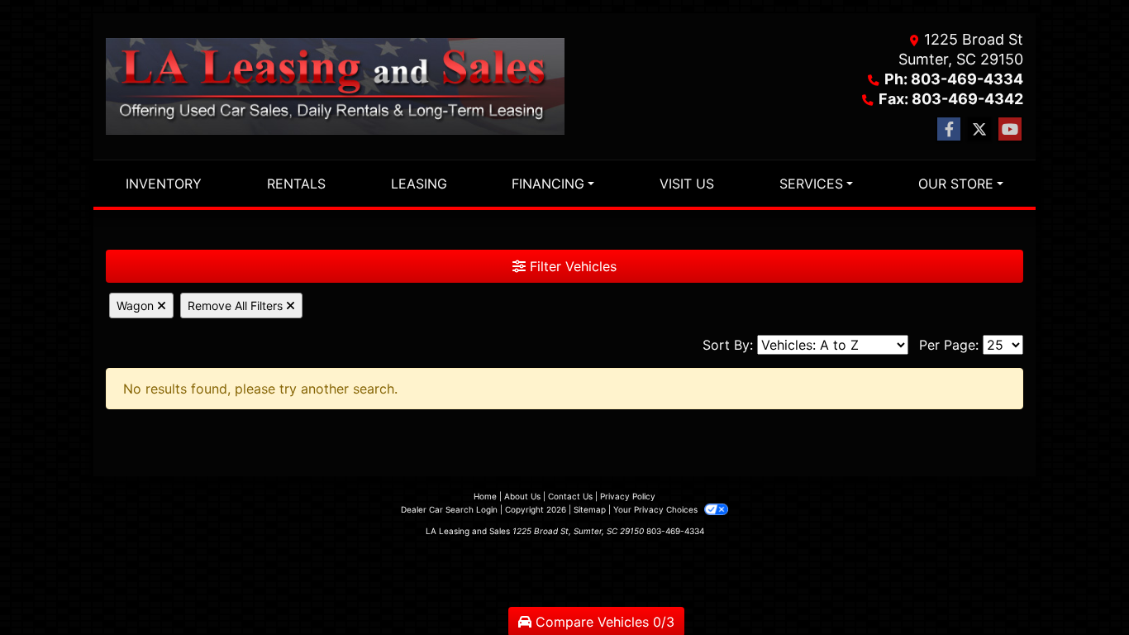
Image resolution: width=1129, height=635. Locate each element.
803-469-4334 (675, 531)
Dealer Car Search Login (449, 509)
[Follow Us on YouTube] (1010, 129)
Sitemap (590, 509)
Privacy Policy (627, 496)
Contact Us (570, 496)
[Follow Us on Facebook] (948, 129)
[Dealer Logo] (335, 86)
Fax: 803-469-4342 (951, 98)
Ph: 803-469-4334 (953, 79)
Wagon (137, 305)
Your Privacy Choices (656, 509)
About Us (522, 496)
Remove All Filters (237, 305)
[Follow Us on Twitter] (979, 129)
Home (485, 496)
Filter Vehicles (571, 266)
